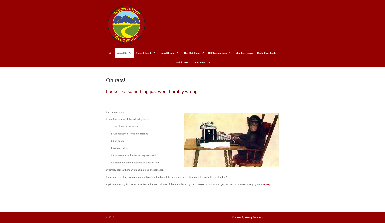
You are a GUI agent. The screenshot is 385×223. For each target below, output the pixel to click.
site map (265, 184)
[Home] (111, 53)
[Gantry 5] (126, 24)
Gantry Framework (255, 217)
